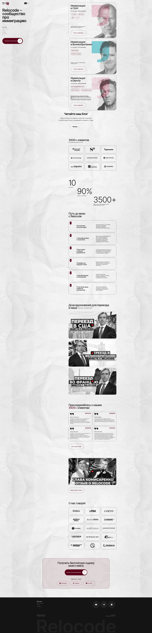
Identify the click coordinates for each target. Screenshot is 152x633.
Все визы (4, 27)
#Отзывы (39, 606)
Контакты (4, 33)
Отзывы (4, 32)
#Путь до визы (40, 603)
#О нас (38, 604)
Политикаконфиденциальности (110, 615)
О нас (3, 30)
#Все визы (39, 601)
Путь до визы (5, 28)
